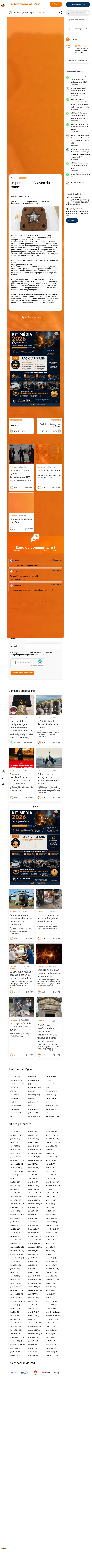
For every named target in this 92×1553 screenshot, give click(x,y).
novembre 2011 (51, 1316)
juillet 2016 (31, 1341)
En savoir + (72, 220)
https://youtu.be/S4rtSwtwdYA (23, 265)
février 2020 (32, 1186)
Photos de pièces (51, 1077)
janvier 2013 (50, 1265)
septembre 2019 (33, 1204)
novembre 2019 (33, 1196)
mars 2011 (49, 1344)
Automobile (14, 1098)
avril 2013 (49, 1254)
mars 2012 (49, 1301)
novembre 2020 (33, 1153)
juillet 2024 (13, 1222)
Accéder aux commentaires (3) (37, 317)
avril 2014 (49, 1211)
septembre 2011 (51, 1323)
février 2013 (50, 1261)
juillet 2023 (13, 1265)
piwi (72, 135)
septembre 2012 (51, 1279)
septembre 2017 (33, 1290)
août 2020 (31, 1164)
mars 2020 (31, 1182)
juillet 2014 (49, 1200)
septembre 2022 (15, 1301)
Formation (31, 1095)
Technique (22, 178)
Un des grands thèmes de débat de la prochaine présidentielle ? (79, 79)
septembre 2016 (33, 1334)
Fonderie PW (80, 183)
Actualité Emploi (15, 1084)
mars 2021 (31, 1139)
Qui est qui (49, 1091)
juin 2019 (31, 1214)
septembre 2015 (51, 1149)
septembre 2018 (33, 1247)
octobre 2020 (32, 1157)
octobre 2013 (50, 1232)
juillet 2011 (49, 1330)
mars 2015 (49, 1171)
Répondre (57, 560)
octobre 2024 (14, 1211)
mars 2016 (31, 1355)
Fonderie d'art (32, 1087)
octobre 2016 (32, 1330)
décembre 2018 (33, 1236)
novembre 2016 (33, 1326)
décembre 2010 (51, 1355)
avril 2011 (49, 1341)
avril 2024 (13, 1232)
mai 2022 (13, 1316)
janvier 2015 (50, 1178)
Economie (13, 1105)
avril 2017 (31, 1308)
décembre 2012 (51, 1269)
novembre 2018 (33, 1240)
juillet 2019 (31, 1211)
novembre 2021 (15, 1337)
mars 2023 (13, 1279)
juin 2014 (49, 1204)
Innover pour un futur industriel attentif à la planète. (79, 165)
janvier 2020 (32, 1189)
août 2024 (13, 1218)
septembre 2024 (15, 1214)
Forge (30, 1091)
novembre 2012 (51, 1272)
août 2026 (13, 1131)
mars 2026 (13, 1149)
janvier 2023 (14, 1287)
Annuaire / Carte (78, 4)
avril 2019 (31, 1222)
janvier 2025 (14, 1200)
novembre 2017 (33, 1283)
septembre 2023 (15, 1258)
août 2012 (49, 1283)
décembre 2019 (33, 1193)
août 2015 (49, 1153)
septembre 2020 (33, 1160)
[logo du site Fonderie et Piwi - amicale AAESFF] (3, 8)
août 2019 (31, 1207)
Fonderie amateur (34, 1080)
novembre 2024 (15, 1207)
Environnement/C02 (16, 1113)
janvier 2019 (32, 1232)
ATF (11, 1091)
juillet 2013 (49, 1243)
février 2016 (50, 1131)
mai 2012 (49, 1294)
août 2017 (31, 1294)
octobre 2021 (14, 1341)
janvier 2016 (50, 1135)
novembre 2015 (51, 1142)
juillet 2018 (31, 1254)
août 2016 (31, 1337)
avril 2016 (31, 1352)
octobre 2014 (50, 1189)
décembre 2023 (15, 1247)
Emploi (12, 1109)
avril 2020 (31, 1178)
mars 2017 (31, 1312)
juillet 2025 (13, 1178)
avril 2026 (13, 1146)
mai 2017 (31, 1305)
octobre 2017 (32, 1287)
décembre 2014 (51, 1182)
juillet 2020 (31, 1168)
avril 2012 (49, 1297)
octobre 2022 (14, 1297)
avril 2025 (13, 1189)
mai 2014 (49, 1207)
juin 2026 (13, 1139)
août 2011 (49, 1326)
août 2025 (13, 1175)
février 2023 (14, 1283)
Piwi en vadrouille (51, 1084)
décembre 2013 (51, 1225)
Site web (13, 646)
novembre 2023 (15, 1251)
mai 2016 (31, 1348)
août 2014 (49, 1196)
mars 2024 (13, 1236)
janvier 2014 (50, 1222)
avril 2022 (13, 1319)
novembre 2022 (15, 1294)
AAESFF (13, 1077)
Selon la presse (51, 1098)
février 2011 (50, 1348)
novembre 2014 (51, 1186)
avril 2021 (31, 1135)
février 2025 (14, 1196)
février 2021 (32, 1142)
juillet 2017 (31, 1297)
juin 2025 (13, 1182)
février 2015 (50, 1175)
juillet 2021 (13, 1352)
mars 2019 (31, 1225)
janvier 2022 (14, 1330)
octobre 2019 (32, 1200)
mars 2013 (49, 1258)
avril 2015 (49, 1168)
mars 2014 (49, 1214)
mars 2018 (31, 1269)
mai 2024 (13, 1229)
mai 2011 (49, 1337)
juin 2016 (31, 1344)
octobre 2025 (14, 1168)
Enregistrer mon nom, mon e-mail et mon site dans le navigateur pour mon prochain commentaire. (32, 654)
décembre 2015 (51, 1139)
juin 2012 (49, 1290)
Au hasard (13, 1095)
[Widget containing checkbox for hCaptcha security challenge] (27, 662)
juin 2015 (49, 1160)
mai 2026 (13, 1142)
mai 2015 (49, 1164)
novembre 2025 (15, 1164)
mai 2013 (49, 1251)
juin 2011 (49, 1334)
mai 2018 (31, 1261)
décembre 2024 (15, 1204)
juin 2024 (13, 1225)
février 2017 (32, 1316)
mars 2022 (13, 1323)
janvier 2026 (14, 1157)
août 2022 (13, 1305)
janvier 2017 (32, 1319)
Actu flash (13, 1080)
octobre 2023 (14, 1254)
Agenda (12, 1087)
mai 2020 (31, 1175)
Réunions (49, 1095)
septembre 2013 (51, 1236)
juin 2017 (31, 1301)
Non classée (32, 1116)
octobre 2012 (50, 1276)
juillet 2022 (13, 1308)
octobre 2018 (32, 1243)
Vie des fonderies (51, 1109)
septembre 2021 (15, 1344)
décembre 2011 (51, 1312)
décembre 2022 (15, 1290)
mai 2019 (31, 1218)
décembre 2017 (33, 1279)
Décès (12, 1102)
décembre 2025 (15, 1160)
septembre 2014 (51, 1193)
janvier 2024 (14, 1243)
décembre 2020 (33, 1149)
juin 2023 (13, 1269)
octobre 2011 (50, 1319)
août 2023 (13, 1261)
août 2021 (13, 1348)
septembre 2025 (15, 1171)
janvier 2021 (32, 1146)
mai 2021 (31, 1131)
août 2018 (31, 1251)
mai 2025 (13, 1186)
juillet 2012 (49, 1287)
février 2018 (32, 1272)
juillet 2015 (49, 1157)
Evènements (32, 1077)
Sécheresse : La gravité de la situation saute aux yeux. (80, 126)
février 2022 (14, 1326)
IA (29, 1105)
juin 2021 (13, 1355)
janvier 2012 (50, 1308)
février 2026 (14, 1153)
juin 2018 (31, 1258)
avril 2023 (13, 1276)
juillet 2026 (13, 1135)
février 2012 (50, 1305)
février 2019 (32, 1229)
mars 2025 (13, 1193)
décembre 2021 (15, 1334)
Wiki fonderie (50, 1116)
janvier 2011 (50, 1352)
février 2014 (50, 1218)
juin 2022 (13, 1312)
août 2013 (49, 1240)
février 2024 (14, 1240)
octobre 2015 (50, 1146)
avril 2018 (31, 1265)
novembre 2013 (51, 1229)
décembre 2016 (33, 1323)
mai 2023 (13, 1272)
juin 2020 (31, 1171)
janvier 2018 (32, 1276)
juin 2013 (49, 1247)
